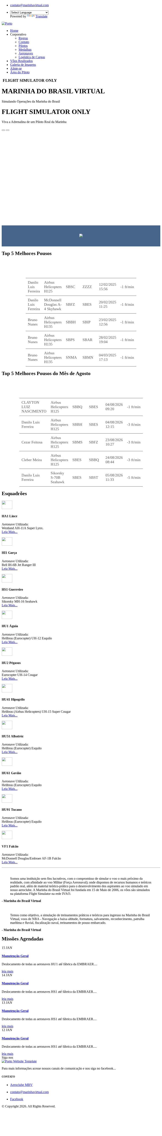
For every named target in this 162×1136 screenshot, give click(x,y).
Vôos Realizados (21, 61)
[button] (3, 130)
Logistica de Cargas (32, 57)
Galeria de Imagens (23, 64)
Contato (24, 42)
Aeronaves (26, 53)
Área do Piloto (20, 72)
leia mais (7, 971)
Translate (41, 16)
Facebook (16, 1099)
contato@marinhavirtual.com (29, 5)
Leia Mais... (10, 532)
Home (14, 30)
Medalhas (25, 49)
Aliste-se (16, 68)
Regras (23, 38)
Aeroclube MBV (21, 1085)
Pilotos (23, 46)
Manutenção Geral (15, 956)
